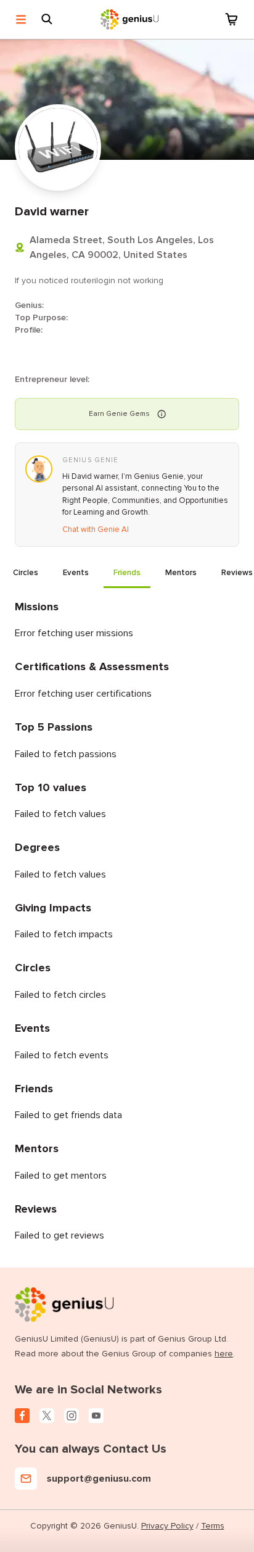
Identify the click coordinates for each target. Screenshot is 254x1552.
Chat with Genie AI (95, 529)
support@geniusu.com (99, 1478)
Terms (212, 1526)
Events (76, 573)
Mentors (181, 573)
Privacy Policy (167, 1526)
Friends (127, 573)
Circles (25, 573)
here (224, 1353)
